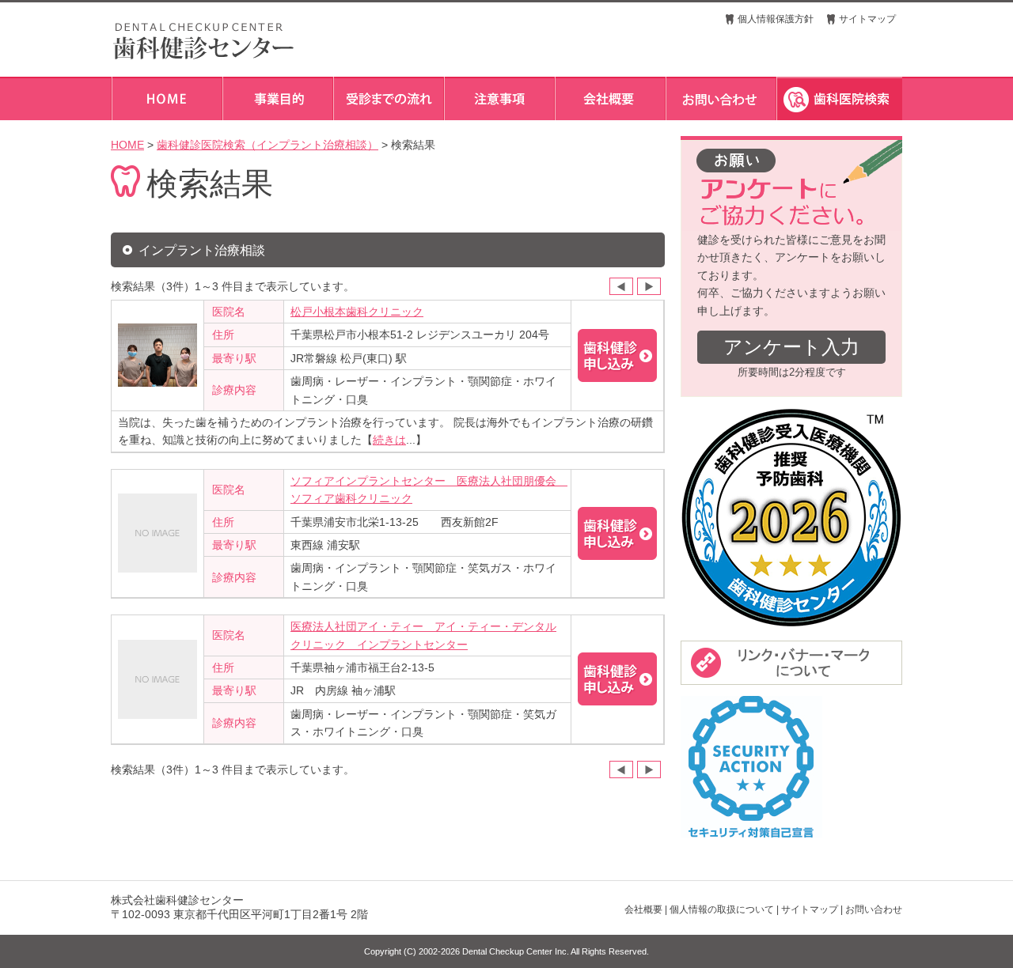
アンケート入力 (791, 346)
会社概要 (643, 909)
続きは (389, 439)
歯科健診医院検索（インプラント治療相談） (267, 144)
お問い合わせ (873, 909)
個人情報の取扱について (722, 909)
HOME (127, 144)
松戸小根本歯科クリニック (356, 311)
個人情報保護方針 (776, 19)
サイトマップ (867, 19)
